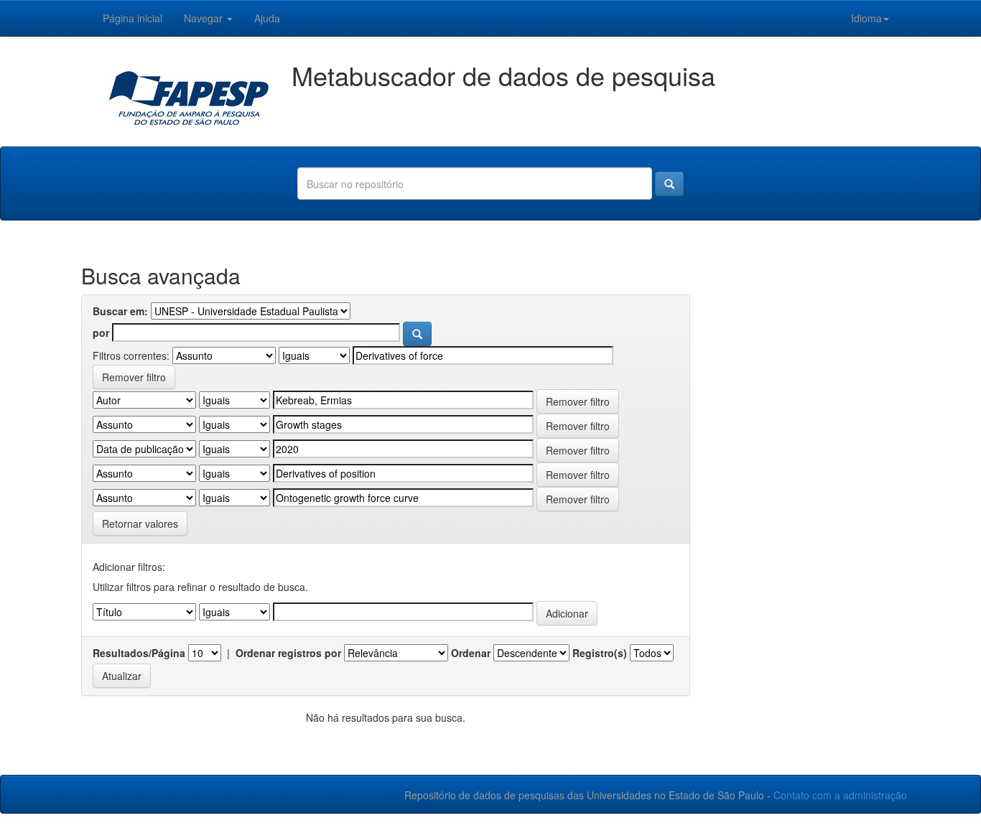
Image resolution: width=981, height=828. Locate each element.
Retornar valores (140, 523)
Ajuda (267, 18)
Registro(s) (599, 653)
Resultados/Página (139, 653)
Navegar (205, 18)
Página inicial (132, 18)
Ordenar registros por (288, 653)
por (101, 332)
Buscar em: (120, 311)
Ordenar (470, 653)
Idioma (866, 18)
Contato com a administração (840, 795)
